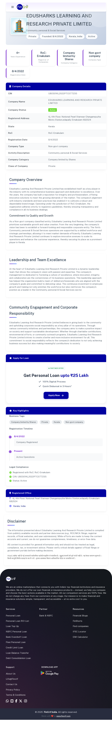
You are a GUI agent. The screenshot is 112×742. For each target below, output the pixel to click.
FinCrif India (50, 712)
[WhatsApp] (7, 701)
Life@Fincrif (12, 679)
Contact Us (11, 684)
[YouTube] (11, 701)
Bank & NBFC (46, 615)
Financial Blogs (80, 615)
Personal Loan (13, 615)
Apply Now (54, 395)
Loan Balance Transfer (17, 653)
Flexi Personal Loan (16, 642)
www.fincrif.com (63, 716)
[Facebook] (16, 701)
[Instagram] (25, 701)
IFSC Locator (79, 631)
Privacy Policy (13, 689)
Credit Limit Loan (14, 647)
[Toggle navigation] (12, 7)
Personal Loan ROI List (17, 621)
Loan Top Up (12, 626)
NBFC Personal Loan (16, 631)
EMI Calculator (80, 637)
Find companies (81, 626)
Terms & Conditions (16, 695)
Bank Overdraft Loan (16, 637)
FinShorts (77, 621)
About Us (10, 673)
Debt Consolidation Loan (18, 658)
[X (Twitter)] (20, 701)
